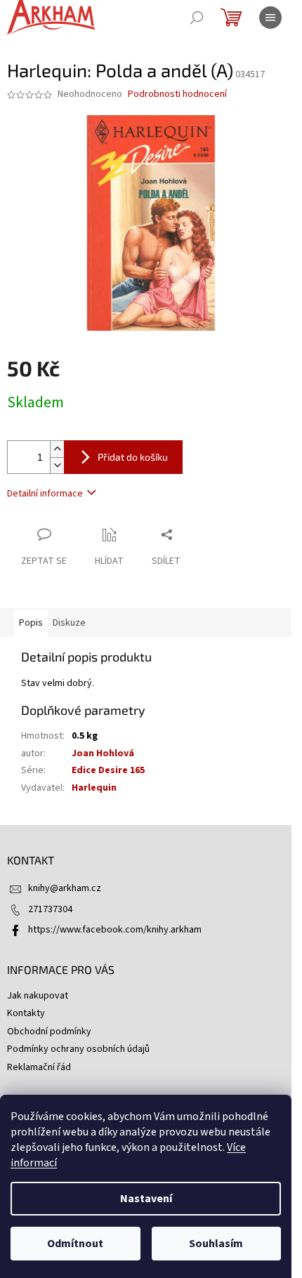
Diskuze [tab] (69, 623)
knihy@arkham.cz (64, 888)
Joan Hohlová (103, 753)
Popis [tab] (31, 623)
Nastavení (146, 1198)
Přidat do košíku (133, 457)
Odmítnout (75, 1243)
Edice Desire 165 (108, 770)
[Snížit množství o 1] (57, 465)
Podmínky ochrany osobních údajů (78, 1049)
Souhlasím (216, 1243)
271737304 (50, 909)
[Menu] (270, 18)
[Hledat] (197, 18)
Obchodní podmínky (49, 1032)
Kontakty (26, 1013)
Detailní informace (45, 494)
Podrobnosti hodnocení (177, 94)
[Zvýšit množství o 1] (57, 449)
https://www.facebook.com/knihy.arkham (115, 930)
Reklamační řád (39, 1067)
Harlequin (94, 788)
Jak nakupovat (37, 996)
